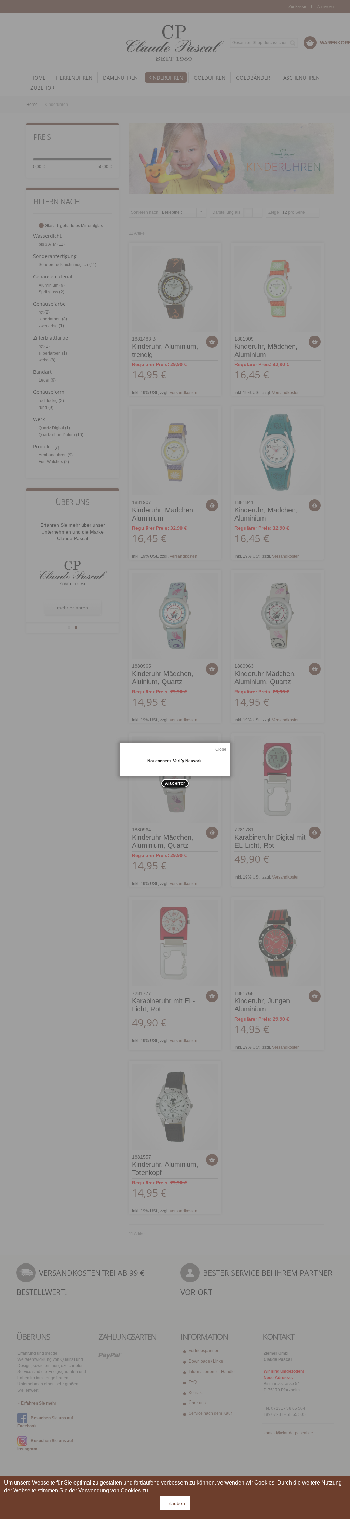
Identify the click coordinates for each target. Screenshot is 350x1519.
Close (220, 749)
